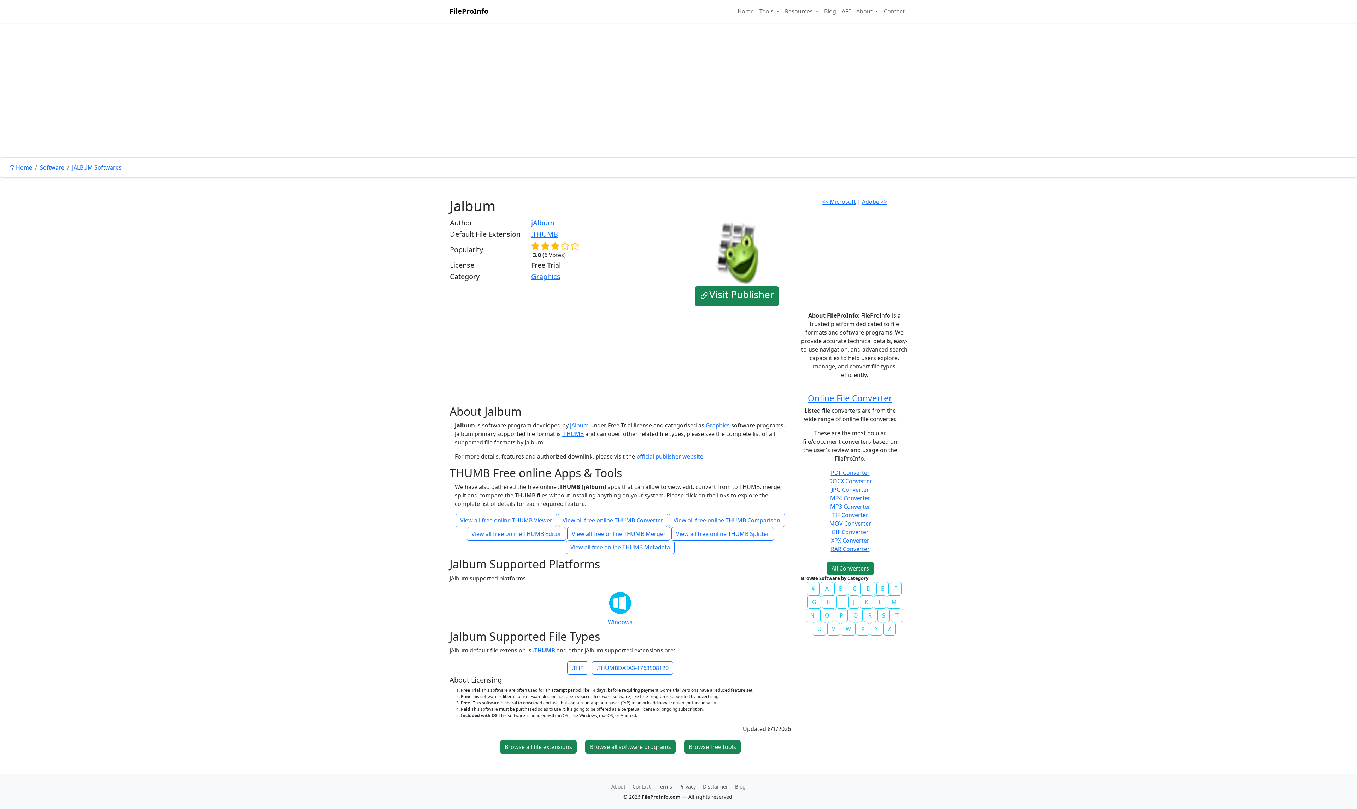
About (618, 786)
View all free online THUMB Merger (619, 534)
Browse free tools (712, 747)
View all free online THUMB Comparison (727, 520)
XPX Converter (850, 540)
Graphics (545, 276)
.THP (578, 668)
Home (746, 11)
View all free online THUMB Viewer (506, 520)
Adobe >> (874, 202)
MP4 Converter (850, 498)
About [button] (865, 11)
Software (52, 167)
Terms (665, 786)
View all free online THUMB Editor (516, 534)
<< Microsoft (839, 202)
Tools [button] (767, 11)
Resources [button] (799, 11)
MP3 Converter (850, 506)
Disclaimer (715, 786)
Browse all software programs (630, 747)
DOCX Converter (850, 481)
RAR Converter (850, 549)
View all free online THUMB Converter (613, 520)
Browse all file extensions (538, 747)
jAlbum (542, 223)
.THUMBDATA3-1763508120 (633, 668)
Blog (830, 11)
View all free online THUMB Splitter (722, 534)
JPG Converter (850, 490)
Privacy (687, 786)
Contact (894, 11)
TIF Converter (850, 515)
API (846, 11)
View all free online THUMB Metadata (620, 547)
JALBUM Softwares (97, 167)
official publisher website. (670, 456)
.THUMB (544, 234)
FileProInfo (469, 11)
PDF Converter (850, 473)
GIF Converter (850, 532)
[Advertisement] (678, 106)
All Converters (850, 568)
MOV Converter (850, 523)
